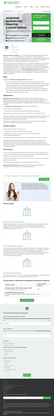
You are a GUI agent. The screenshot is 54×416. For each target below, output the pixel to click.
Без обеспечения (8, 360)
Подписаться (47, 397)
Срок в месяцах (7, 328)
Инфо (31, 6)
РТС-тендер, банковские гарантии (13, 246)
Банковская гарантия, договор (12, 273)
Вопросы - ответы (45, 6)
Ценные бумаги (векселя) (9, 365)
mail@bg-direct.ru (9, 386)
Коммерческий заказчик (9, 345)
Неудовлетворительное (9, 349)
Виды (12, 45)
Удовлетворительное (8, 351)
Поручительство (8, 362)
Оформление (14, 47)
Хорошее (6, 355)
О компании (18, 6)
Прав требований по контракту (10, 369)
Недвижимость (7, 367)
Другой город (6, 389)
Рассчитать (27, 375)
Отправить (41, 35)
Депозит (6, 363)
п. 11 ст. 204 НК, (12, 57)
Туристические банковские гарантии (13, 222)
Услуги (25, 6)
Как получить (14, 52)
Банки (37, 6)
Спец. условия (7, 371)
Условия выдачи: (15, 50)
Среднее (6, 353)
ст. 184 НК (19, 69)
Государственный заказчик (9, 343)
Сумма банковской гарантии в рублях (14, 316)
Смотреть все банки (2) (27, 300)
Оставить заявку (44, 179)
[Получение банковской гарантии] (12, 2)
